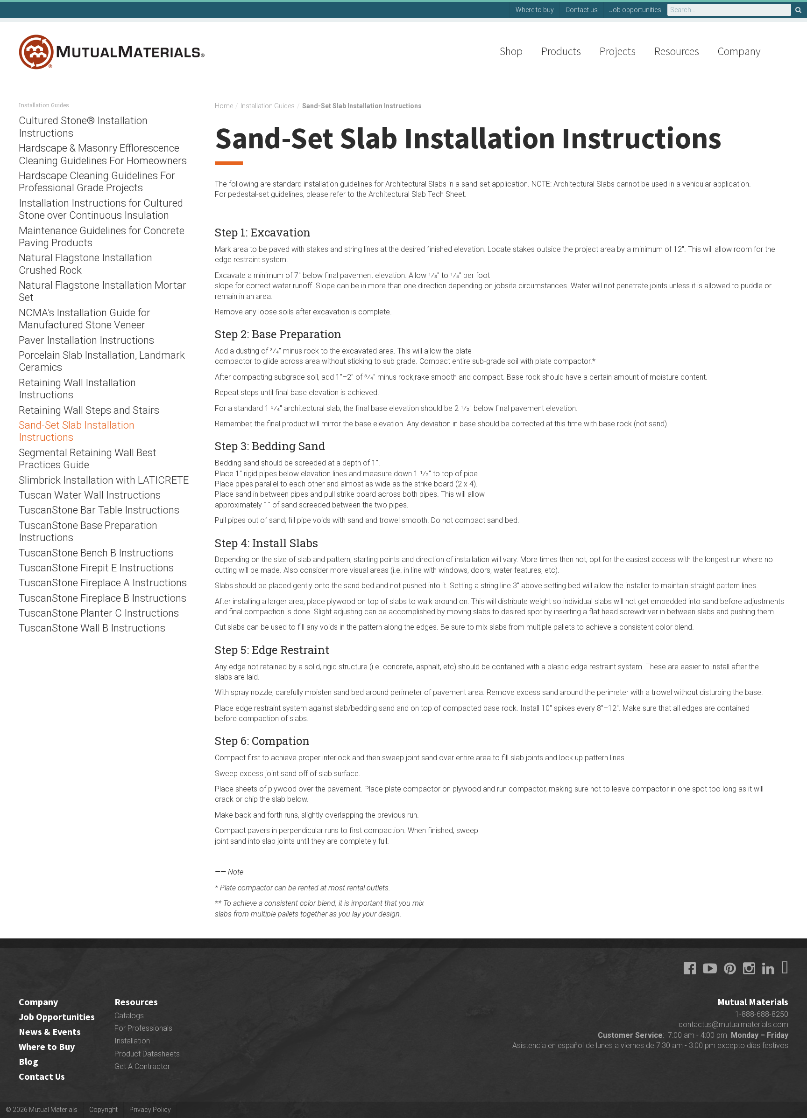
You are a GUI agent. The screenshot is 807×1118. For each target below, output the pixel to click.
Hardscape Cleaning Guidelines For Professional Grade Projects (97, 182)
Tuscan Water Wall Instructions (90, 495)
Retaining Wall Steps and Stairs (89, 410)
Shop (511, 51)
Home (224, 106)
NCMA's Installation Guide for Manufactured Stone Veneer (84, 319)
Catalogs (129, 1015)
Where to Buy (47, 1046)
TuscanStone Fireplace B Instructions (102, 598)
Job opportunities (635, 10)
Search (799, 10)
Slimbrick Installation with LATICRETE (104, 480)
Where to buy (535, 10)
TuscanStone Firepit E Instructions (96, 568)
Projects (618, 51)
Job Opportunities (57, 1016)
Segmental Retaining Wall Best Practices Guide (87, 459)
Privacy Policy (150, 1109)
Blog (28, 1061)
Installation (132, 1040)
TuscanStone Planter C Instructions (99, 613)
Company (739, 51)
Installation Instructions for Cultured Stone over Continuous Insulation (101, 209)
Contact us (582, 10)
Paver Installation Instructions (86, 340)
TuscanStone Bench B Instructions (96, 553)
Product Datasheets (147, 1053)
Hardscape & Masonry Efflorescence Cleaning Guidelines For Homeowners (103, 154)
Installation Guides (268, 106)
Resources (676, 51)
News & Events (50, 1031)
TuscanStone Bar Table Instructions (99, 510)
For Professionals (143, 1028)
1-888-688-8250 (761, 1014)
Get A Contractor (142, 1066)
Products (561, 51)
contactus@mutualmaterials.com (733, 1024)
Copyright (103, 1109)
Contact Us (42, 1076)
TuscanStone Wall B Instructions (92, 628)
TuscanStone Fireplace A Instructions (103, 583)
